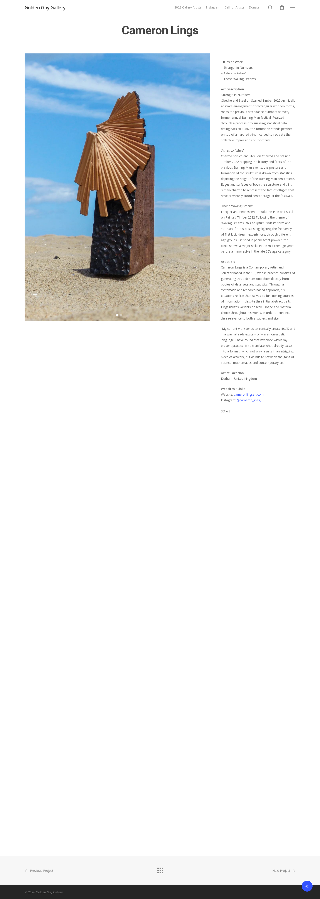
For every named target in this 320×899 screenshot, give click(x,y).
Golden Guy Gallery (45, 7)
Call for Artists (234, 7)
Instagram (213, 7)
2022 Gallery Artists (188, 7)
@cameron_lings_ (249, 400)
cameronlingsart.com (249, 394)
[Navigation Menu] (293, 7)
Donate (254, 7)
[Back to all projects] (160, 869)
